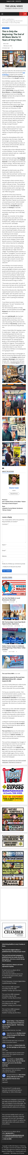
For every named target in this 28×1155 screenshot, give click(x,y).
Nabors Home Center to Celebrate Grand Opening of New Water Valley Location (13, 647)
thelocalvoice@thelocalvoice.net (14, 1135)
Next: (12, 508)
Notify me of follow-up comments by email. (13, 564)
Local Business (6, 28)
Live (25, 14)
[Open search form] (17, 14)
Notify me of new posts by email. (12, 566)
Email (4, 550)
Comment (5, 524)
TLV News (5, 601)
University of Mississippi (8, 625)
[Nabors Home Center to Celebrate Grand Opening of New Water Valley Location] (14, 636)
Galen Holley (10, 1021)
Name (4, 545)
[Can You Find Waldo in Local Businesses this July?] (14, 588)
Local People (20, 640)
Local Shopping (7, 642)
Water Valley (20, 642)
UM (17, 618)
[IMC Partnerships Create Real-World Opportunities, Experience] (14, 612)
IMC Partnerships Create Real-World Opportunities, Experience (13, 623)
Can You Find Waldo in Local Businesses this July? (11, 599)
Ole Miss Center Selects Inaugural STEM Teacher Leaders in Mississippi (14, 1035)
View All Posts (14, 493)
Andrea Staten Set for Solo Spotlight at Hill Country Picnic (13, 1047)
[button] (2, 13)
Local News (13, 594)
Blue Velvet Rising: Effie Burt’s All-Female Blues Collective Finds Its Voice (13, 1076)
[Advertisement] (14, 904)
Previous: (14, 501)
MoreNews (14, 1153)
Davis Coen (6, 43)
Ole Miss (13, 618)
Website (4, 556)
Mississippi (13, 642)
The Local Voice (14, 6)
